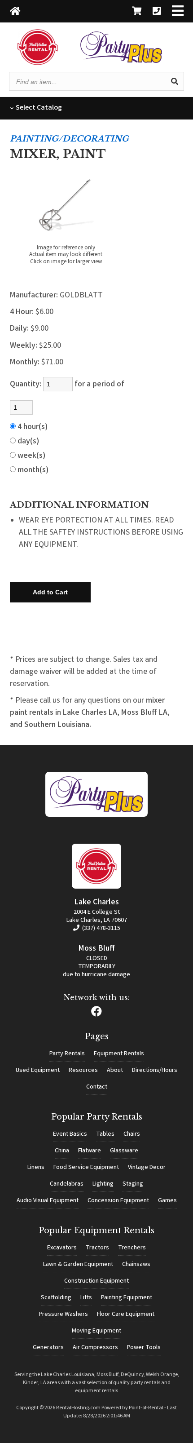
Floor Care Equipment (125, 1314)
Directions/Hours (154, 1070)
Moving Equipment (96, 1331)
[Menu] (178, 12)
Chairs (131, 1134)
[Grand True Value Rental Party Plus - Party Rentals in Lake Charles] (121, 61)
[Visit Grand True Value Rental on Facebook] (96, 1013)
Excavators (62, 1248)
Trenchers (132, 1248)
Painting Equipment (126, 1297)
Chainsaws (136, 1264)
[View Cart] (136, 12)
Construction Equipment (96, 1281)
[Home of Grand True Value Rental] (97, 815)
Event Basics (70, 1134)
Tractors (97, 1248)
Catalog (38, 108)
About (115, 1070)
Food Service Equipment (86, 1167)
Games (167, 1200)
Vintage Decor (147, 1167)
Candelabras (66, 1184)
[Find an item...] (175, 81)
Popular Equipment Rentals (96, 1230)
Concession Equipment (118, 1200)
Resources (83, 1070)
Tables (105, 1134)
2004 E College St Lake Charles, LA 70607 (96, 916)
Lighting (103, 1184)
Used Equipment (38, 1070)
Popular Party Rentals (96, 1117)
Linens (35, 1167)
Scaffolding (56, 1297)
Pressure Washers (63, 1314)
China (62, 1150)
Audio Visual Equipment (48, 1200)
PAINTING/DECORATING (69, 139)
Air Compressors (95, 1347)
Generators (48, 1347)
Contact (96, 1087)
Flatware (89, 1150)
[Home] (15, 11)
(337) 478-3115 (100, 929)
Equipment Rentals (119, 1053)
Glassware (124, 1150)
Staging (133, 1184)
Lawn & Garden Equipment (78, 1264)
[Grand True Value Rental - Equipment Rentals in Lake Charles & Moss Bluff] (38, 63)
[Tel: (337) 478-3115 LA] (157, 11)
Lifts (86, 1297)
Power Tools (144, 1347)
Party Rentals (67, 1053)
